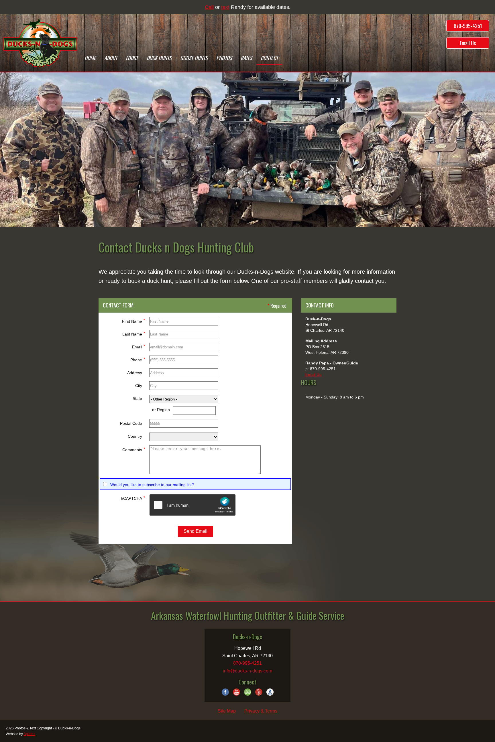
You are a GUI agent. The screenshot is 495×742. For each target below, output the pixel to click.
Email (138, 346)
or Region (161, 409)
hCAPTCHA (133, 498)
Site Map (227, 711)
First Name (133, 320)
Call (209, 7)
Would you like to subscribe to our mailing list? (152, 484)
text (225, 7)
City (138, 385)
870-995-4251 (468, 25)
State (137, 398)
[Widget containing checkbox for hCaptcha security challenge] (192, 505)
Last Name (133, 333)
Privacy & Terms (260, 711)
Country (135, 436)
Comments (133, 449)
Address (134, 372)
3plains (29, 734)
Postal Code (131, 423)
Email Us (468, 43)
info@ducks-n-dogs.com (247, 670)
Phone (137, 359)
